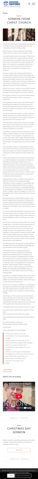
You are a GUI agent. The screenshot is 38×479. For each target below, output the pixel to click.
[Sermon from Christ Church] (19, 34)
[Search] (28, 3)
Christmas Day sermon (19, 430)
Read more (19, 450)
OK (11, 475)
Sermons (19, 16)
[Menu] (32, 3)
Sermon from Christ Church (19, 20)
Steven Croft (24, 418)
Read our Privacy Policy (23, 475)
